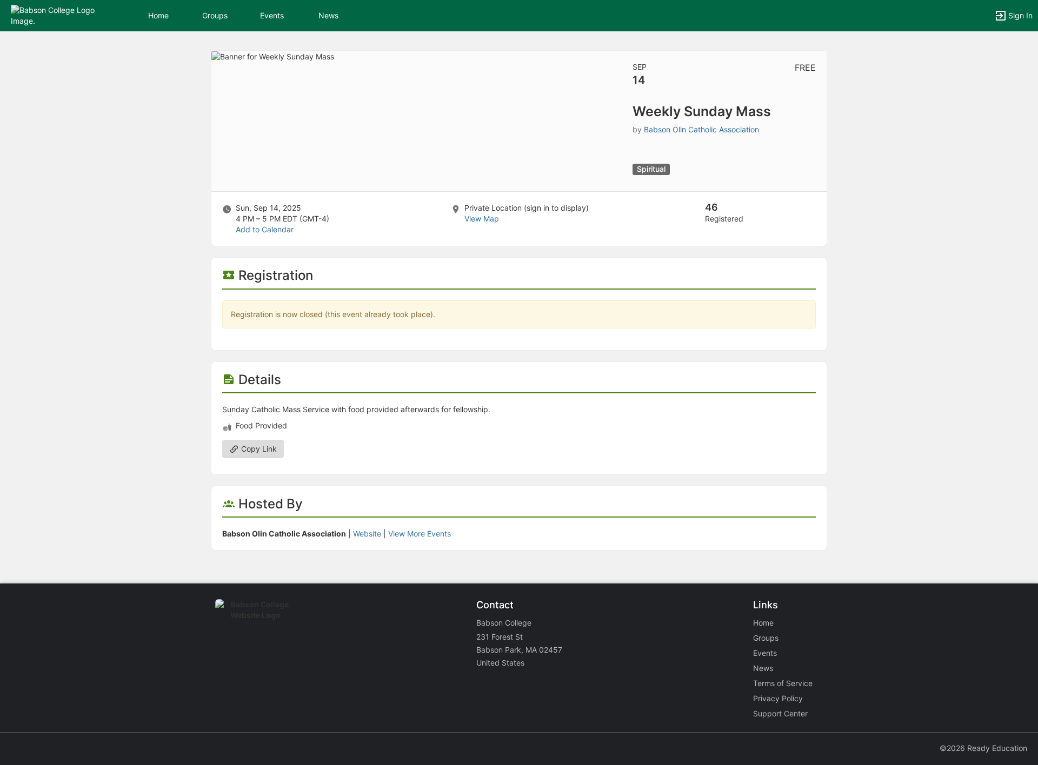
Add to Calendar (265, 229)
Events (272, 15)
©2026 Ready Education (983, 748)
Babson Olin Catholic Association (701, 129)
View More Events (419, 533)
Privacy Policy (778, 698)
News (328, 15)
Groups (215, 15)
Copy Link (258, 448)
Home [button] (158, 15)
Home (763, 622)
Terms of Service (783, 683)
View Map (481, 218)
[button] (55, 14)
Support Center (780, 713)
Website (367, 533)
